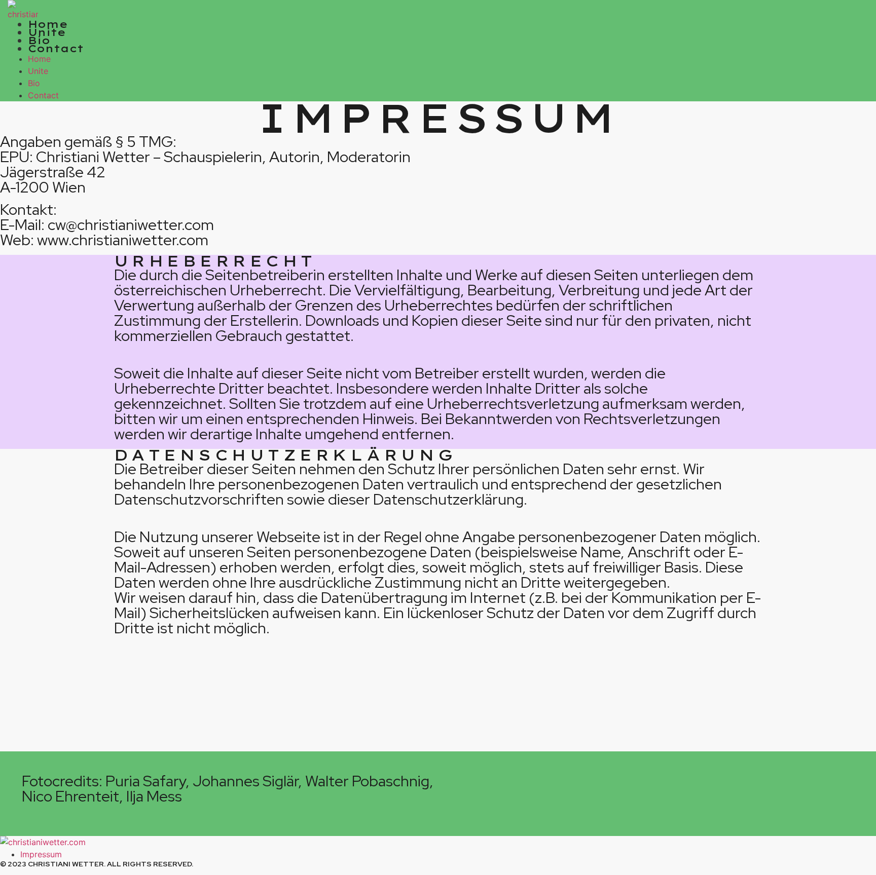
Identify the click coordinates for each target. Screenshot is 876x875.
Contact (56, 48)
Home (48, 24)
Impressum (41, 854)
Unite (47, 32)
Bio (39, 40)
